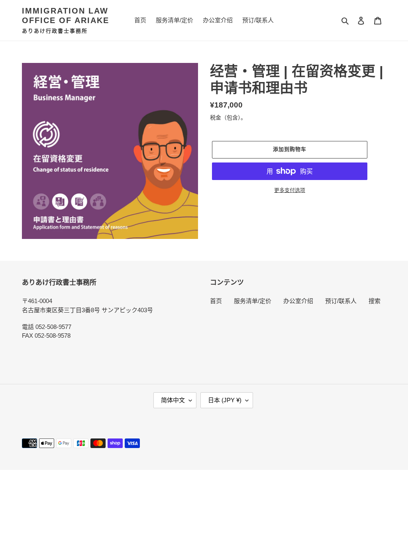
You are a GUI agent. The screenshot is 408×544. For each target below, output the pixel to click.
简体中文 (173, 400)
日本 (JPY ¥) (224, 400)
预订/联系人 (341, 300)
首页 (216, 300)
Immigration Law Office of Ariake (65, 15)
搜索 (375, 300)
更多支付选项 (289, 190)
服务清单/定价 (252, 300)
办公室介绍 (298, 300)
